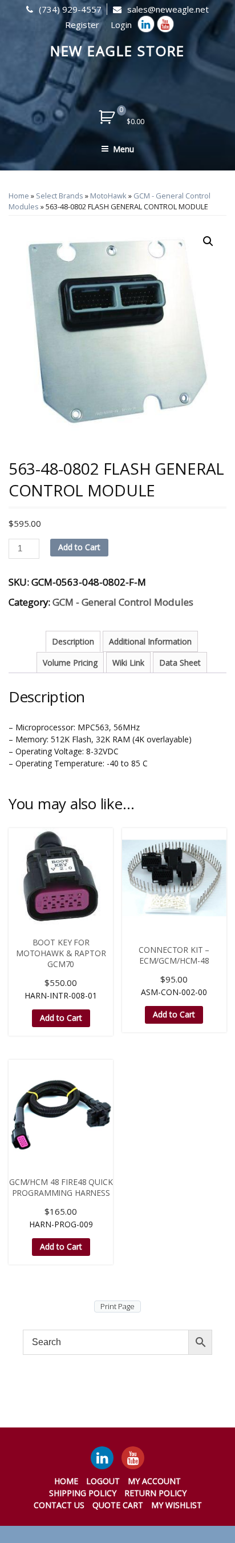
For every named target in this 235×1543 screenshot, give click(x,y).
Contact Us (59, 1505)
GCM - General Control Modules (122, 602)
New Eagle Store (117, 50)
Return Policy (155, 1493)
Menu (123, 149)
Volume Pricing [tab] (70, 662)
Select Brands (59, 195)
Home (19, 195)
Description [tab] (73, 641)
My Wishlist (176, 1505)
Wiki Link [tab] (128, 662)
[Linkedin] (146, 24)
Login (121, 24)
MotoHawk (108, 195)
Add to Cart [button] (61, 1017)
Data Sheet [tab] (180, 662)
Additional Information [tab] (150, 641)
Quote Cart (117, 1505)
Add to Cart (79, 547)
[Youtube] (165, 24)
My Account (154, 1481)
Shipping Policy (82, 1493)
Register (82, 24)
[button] (208, 241)
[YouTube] (132, 1457)
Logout (103, 1481)
